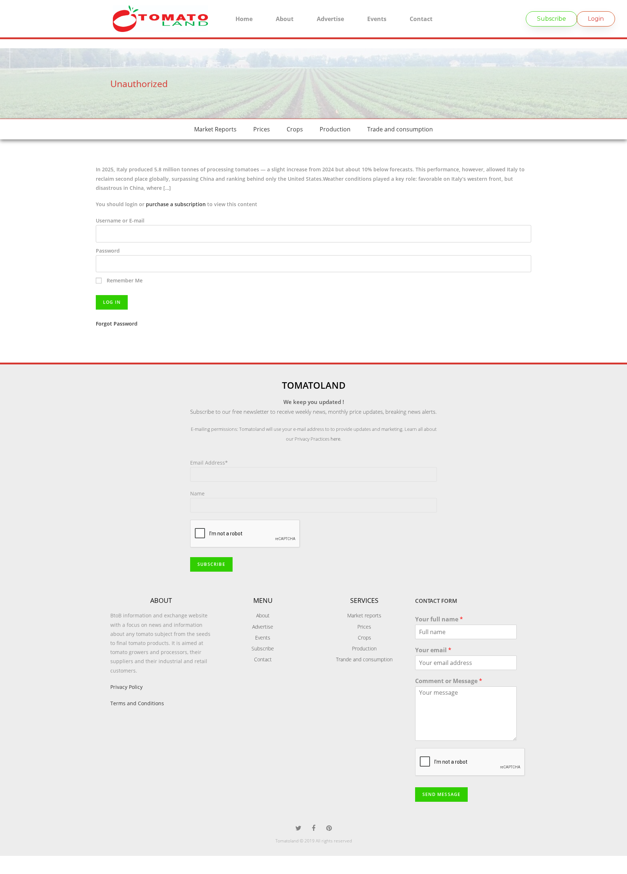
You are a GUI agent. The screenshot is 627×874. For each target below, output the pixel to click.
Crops (295, 129)
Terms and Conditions (137, 703)
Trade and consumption (400, 129)
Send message (441, 794)
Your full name (439, 619)
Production (335, 129)
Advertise (330, 19)
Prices (261, 129)
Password (108, 250)
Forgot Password (117, 323)
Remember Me (124, 280)
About (285, 19)
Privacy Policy (126, 686)
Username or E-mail (120, 220)
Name (197, 493)
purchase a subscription (176, 204)
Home (244, 19)
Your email (433, 650)
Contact (421, 19)
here (335, 439)
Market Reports (215, 129)
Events (376, 19)
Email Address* (209, 462)
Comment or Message (448, 681)
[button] (551, 18)
